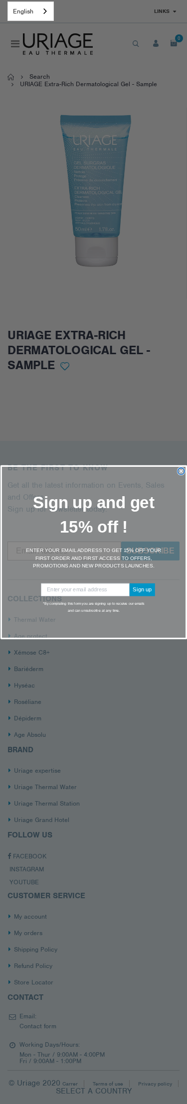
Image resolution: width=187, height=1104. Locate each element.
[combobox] (30, 11)
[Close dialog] (181, 471)
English (23, 11)
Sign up (142, 589)
